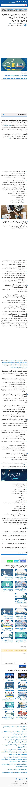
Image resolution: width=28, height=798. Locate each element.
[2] (11, 459)
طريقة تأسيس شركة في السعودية (14, 364)
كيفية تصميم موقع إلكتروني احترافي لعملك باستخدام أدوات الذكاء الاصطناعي (14, 765)
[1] (9, 139)
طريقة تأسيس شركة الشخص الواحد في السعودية (14, 365)
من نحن (16, 781)
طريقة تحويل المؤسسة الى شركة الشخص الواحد (15, 78)
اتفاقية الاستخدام (23, 783)
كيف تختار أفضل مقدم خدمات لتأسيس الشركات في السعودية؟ (15, 728)
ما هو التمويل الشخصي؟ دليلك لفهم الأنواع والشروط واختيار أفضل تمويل (14, 746)
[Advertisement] (14, 43)
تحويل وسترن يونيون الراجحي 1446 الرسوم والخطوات (14, 772)
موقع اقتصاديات (7, 125)
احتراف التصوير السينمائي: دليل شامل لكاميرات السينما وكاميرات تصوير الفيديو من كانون (16, 741)
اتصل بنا (25, 781)
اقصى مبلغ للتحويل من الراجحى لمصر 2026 (17, 769)
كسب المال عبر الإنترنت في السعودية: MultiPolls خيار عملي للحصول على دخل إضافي (14, 733)
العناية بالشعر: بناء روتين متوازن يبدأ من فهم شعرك (14, 737)
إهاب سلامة (11, 24)
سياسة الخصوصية (14, 783)
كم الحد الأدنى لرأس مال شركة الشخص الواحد (16, 76)
